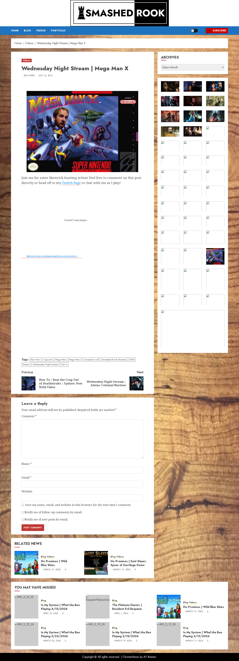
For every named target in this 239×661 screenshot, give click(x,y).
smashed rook (92, 359)
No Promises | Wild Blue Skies (54, 563)
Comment (29, 416)
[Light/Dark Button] (194, 30)
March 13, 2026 (194, 640)
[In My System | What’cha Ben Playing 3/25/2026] (26, 634)
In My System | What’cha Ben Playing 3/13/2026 (202, 634)
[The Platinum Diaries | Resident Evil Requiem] (98, 607)
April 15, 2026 (50, 613)
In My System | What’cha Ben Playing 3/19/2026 (131, 634)
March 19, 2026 (123, 640)
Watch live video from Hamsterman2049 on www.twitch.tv (52, 256)
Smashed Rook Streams (114, 359)
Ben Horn (29, 75)
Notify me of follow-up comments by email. (53, 512)
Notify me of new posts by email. (46, 519)
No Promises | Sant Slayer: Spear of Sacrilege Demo (129, 563)
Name (27, 464)
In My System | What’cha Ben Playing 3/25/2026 (60, 634)
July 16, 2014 (46, 75)
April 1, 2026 (121, 613)
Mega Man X (75, 359)
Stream (26, 364)
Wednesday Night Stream (46, 364)
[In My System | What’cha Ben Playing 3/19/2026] (98, 634)
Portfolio (58, 30)
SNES (132, 359)
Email (26, 477)
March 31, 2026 (52, 569)
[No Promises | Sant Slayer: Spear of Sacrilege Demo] (96, 563)
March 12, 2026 (122, 569)
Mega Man (60, 359)
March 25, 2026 (52, 640)
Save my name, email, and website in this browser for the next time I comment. (78, 505)
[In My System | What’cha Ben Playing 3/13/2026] (169, 634)
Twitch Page (71, 183)
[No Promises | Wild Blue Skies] (26, 563)
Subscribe (219, 30)
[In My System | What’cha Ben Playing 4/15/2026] (26, 607)
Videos (41, 30)
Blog (27, 30)
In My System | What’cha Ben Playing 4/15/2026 (60, 607)
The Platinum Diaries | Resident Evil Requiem (127, 607)
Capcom (47, 359)
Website (27, 491)
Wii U (64, 364)
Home (15, 30)
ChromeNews (131, 657)
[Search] (202, 30)
